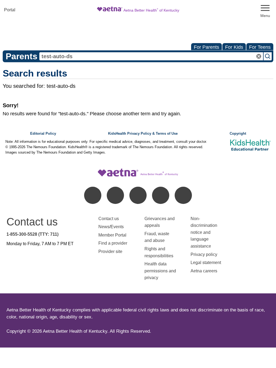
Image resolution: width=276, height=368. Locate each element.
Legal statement (206, 262)
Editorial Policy (43, 134)
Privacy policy (204, 254)
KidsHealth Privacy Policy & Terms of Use (143, 134)
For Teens (260, 47)
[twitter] (138, 195)
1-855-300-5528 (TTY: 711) (32, 234)
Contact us (108, 218)
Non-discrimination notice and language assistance (204, 232)
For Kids (234, 47)
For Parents (206, 47)
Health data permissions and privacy (160, 271)
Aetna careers (204, 271)
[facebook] (92, 195)
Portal (9, 10)
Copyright (238, 134)
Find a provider (112, 243)
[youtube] (183, 195)
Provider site (110, 251)
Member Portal (112, 235)
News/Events (111, 226)
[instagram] (160, 195)
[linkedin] (115, 195)
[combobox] (151, 56)
